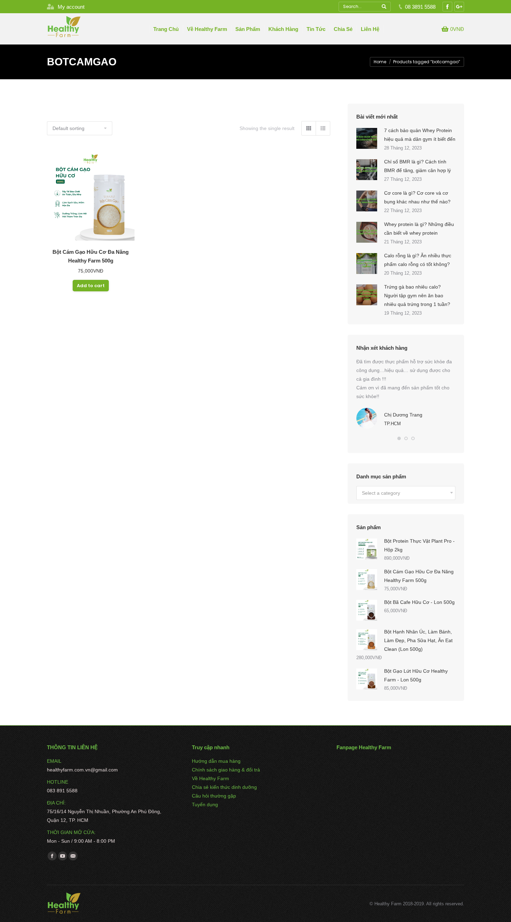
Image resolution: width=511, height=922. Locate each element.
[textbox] (381, 493)
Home (380, 62)
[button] (399, 438)
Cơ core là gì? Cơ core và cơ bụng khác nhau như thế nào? (417, 197)
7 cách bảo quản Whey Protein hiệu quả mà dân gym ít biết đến (419, 135)
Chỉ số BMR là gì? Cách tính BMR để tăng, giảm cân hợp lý (417, 166)
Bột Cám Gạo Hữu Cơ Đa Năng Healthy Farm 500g (90, 256)
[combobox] (405, 493)
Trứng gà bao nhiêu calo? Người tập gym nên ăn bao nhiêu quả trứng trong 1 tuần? (417, 295)
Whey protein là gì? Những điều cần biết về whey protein (419, 228)
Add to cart (91, 285)
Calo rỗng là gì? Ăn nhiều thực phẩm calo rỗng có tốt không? (417, 260)
